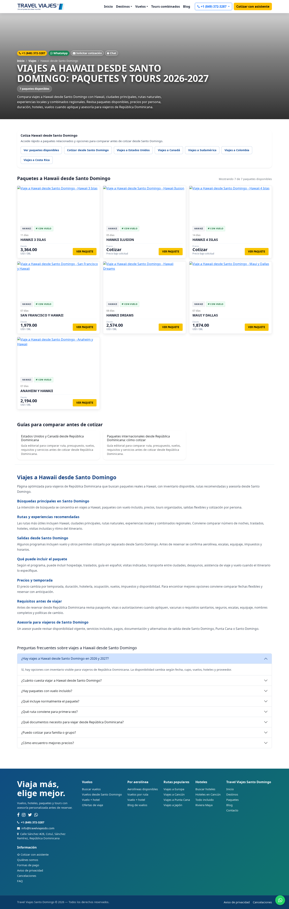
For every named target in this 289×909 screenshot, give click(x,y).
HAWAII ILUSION (120, 239)
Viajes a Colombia (237, 150)
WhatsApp (60, 53)
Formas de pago (28, 865)
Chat (113, 53)
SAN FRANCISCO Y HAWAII (42, 315)
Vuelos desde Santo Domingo (102, 794)
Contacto (232, 810)
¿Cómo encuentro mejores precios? (47, 743)
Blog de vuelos (137, 805)
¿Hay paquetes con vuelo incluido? (46, 691)
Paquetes (232, 800)
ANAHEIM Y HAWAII (36, 391)
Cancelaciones (26, 876)
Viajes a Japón (173, 805)
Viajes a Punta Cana (177, 800)
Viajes (32, 61)
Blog (186, 6)
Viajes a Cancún (174, 794)
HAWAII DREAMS (119, 315)
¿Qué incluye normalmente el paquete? (50, 701)
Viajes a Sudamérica (202, 150)
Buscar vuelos (91, 789)
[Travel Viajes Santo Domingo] (40, 6)
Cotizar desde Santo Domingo (88, 150)
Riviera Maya (204, 805)
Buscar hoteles (205, 789)
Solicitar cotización (89, 53)
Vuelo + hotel (91, 800)
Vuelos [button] (140, 6)
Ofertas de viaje (92, 805)
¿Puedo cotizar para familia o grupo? (48, 732)
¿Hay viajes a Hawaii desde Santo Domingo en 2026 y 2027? (65, 658)
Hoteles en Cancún (208, 794)
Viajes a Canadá (169, 150)
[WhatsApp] (36, 815)
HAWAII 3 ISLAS (33, 239)
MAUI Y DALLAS (205, 315)
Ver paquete (84, 251)
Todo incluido (204, 800)
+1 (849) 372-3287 (214, 6)
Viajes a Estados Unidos (133, 150)
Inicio (108, 6)
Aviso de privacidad (30, 870)
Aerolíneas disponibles (142, 789)
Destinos (232, 794)
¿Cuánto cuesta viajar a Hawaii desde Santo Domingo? (61, 680)
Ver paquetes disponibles (41, 150)
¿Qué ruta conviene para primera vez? (49, 712)
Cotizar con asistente (252, 6)
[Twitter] (30, 815)
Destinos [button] (123, 6)
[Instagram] (24, 815)
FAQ (20, 881)
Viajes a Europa (174, 789)
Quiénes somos (27, 860)
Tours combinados (165, 6)
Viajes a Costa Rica (37, 160)
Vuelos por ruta (137, 794)
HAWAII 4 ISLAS (205, 239)
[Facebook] (18, 815)
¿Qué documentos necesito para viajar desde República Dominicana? (72, 722)
